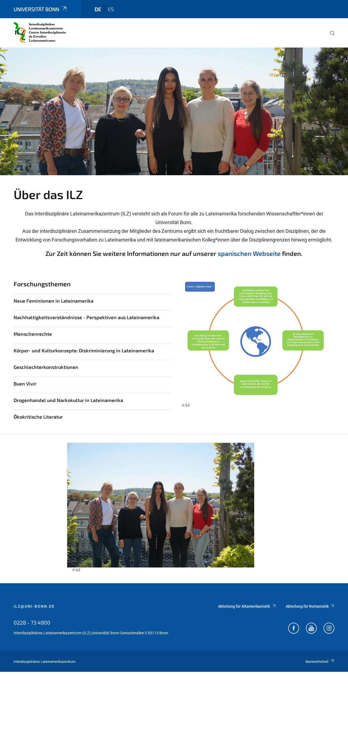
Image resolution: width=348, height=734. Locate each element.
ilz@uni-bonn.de (34, 606)
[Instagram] (329, 628)
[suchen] (330, 37)
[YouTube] (311, 628)
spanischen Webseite (249, 253)
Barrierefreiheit (317, 662)
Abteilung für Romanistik (307, 606)
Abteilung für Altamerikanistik (244, 606)
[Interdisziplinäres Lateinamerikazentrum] (40, 32)
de (98, 9)
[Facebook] (293, 628)
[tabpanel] (174, 111)
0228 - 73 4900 (32, 622)
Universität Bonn (36, 9)
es (111, 9)
